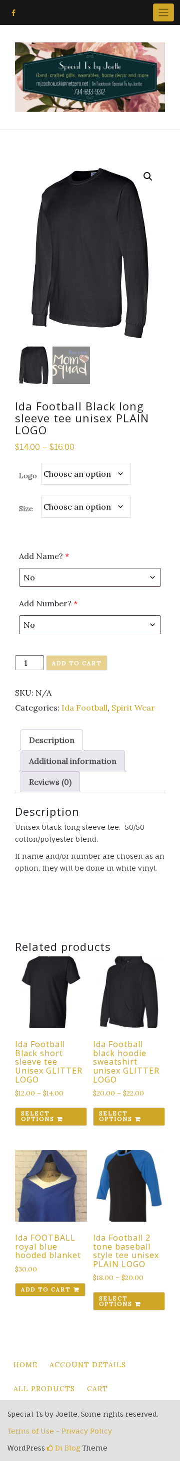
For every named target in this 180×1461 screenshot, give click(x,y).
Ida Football (85, 708)
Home (26, 1364)
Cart (97, 1388)
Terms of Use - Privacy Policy (60, 1431)
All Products (44, 1388)
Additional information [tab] (72, 761)
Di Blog (66, 1448)
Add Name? (44, 556)
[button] (148, 176)
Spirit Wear (133, 708)
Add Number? (48, 603)
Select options (37, 1116)
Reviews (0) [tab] (50, 782)
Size (26, 508)
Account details (88, 1364)
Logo (28, 475)
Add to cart (77, 663)
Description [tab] (51, 740)
